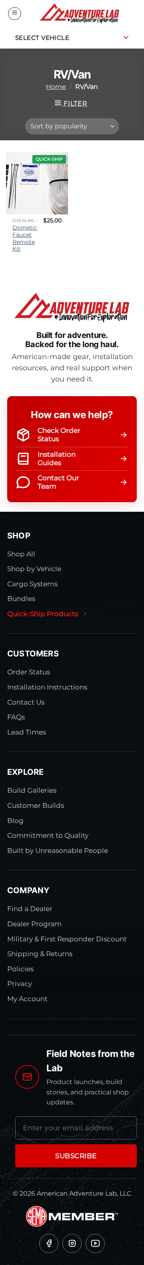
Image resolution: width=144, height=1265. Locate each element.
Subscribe (76, 1156)
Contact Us (25, 702)
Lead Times (26, 732)
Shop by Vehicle (34, 569)
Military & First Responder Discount (67, 939)
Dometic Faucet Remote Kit (24, 238)
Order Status (28, 672)
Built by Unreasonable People (57, 850)
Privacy (19, 984)
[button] (14, 13)
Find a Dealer (29, 909)
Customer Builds (35, 805)
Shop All (21, 554)
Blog (15, 821)
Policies (20, 969)
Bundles (21, 599)
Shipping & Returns (39, 954)
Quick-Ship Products (42, 614)
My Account (27, 999)
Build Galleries (31, 790)
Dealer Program (34, 924)
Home (56, 86)
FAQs (16, 717)
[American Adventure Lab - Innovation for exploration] (80, 13)
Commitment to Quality (47, 835)
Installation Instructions (47, 687)
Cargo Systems (32, 584)
